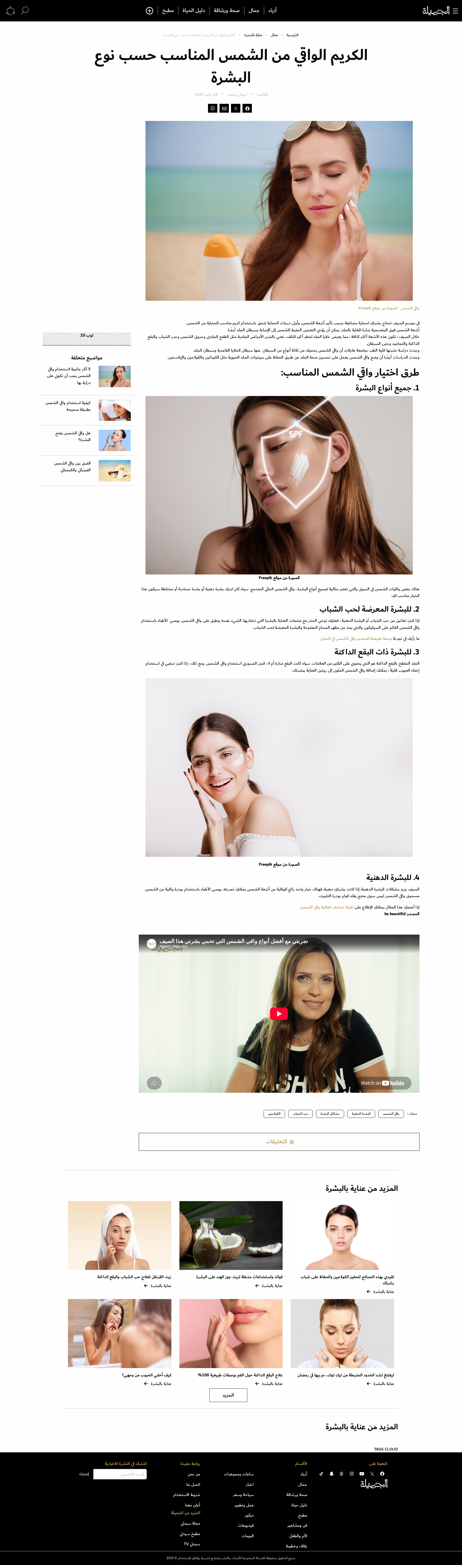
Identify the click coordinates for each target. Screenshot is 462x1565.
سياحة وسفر (243, 1494)
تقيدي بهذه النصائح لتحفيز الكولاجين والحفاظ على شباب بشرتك (347, 1279)
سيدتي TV (192, 1543)
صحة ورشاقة (227, 11)
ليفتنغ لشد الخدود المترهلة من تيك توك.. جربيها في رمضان (345, 1375)
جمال (254, 11)
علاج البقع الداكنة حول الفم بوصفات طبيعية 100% (240, 1375)
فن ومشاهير (297, 1525)
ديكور (249, 1515)
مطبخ (168, 11)
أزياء (272, 11)
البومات (247, 1535)
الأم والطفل (298, 1535)
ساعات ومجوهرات (239, 1474)
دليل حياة (299, 1505)
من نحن (194, 1474)
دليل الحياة (194, 11)
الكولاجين (274, 1114)
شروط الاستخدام (186, 1494)
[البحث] (25, 10)
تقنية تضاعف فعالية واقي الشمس (326, 907)
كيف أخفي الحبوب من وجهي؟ (146, 1375)
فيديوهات (246, 1525)
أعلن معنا (192, 1505)
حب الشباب (300, 1114)
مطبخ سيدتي (190, 1533)
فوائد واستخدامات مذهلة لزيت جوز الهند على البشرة (239, 1277)
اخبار (250, 1484)
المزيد (228, 1395)
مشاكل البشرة (330, 1114)
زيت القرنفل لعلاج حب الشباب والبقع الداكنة (134, 1277)
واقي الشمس (391, 1114)
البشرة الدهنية (361, 1114)
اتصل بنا (193, 1484)
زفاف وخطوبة (296, 1546)
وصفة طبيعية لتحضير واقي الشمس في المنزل (356, 638)
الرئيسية (292, 35)
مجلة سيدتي (190, 1523)
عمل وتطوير (244, 1505)
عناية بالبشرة (253, 35)
